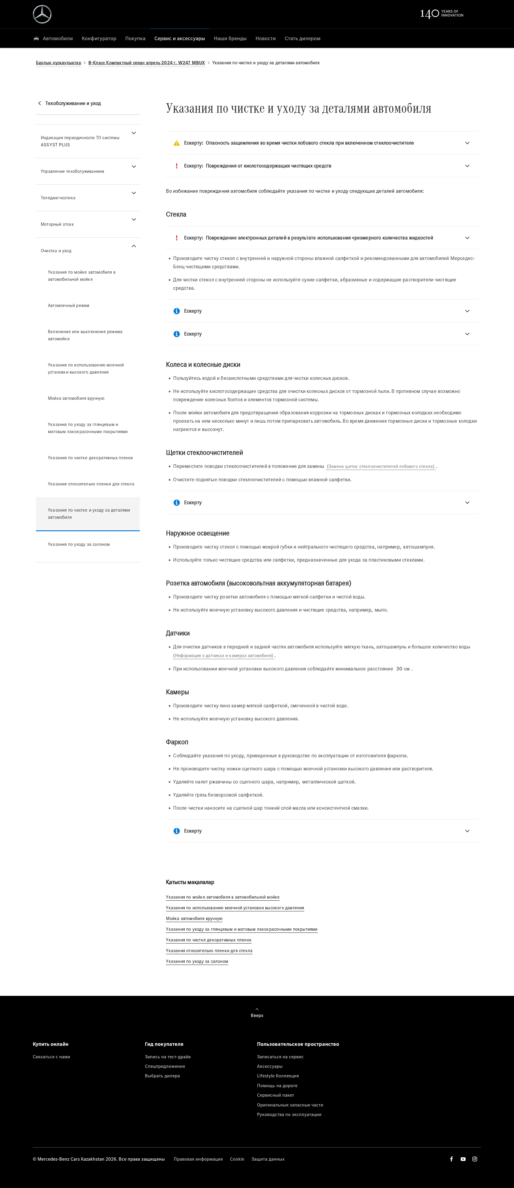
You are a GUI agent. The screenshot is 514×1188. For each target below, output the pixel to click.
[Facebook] (451, 1159)
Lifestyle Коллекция (278, 1076)
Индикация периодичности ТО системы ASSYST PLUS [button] (80, 141)
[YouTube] (463, 1159)
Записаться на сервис (280, 1057)
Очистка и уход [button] (56, 250)
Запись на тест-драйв (168, 1057)
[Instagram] (474, 1159)
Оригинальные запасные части (290, 1105)
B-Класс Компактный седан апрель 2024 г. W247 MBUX (146, 62)
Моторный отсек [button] (57, 224)
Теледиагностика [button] (58, 198)
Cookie (237, 1159)
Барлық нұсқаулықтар (58, 62)
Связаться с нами (51, 1057)
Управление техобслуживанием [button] (72, 171)
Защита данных (268, 1159)
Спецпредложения (165, 1066)
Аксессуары (270, 1066)
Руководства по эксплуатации (289, 1114)
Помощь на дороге (277, 1085)
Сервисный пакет (275, 1095)
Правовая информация (198, 1159)
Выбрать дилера (162, 1076)
